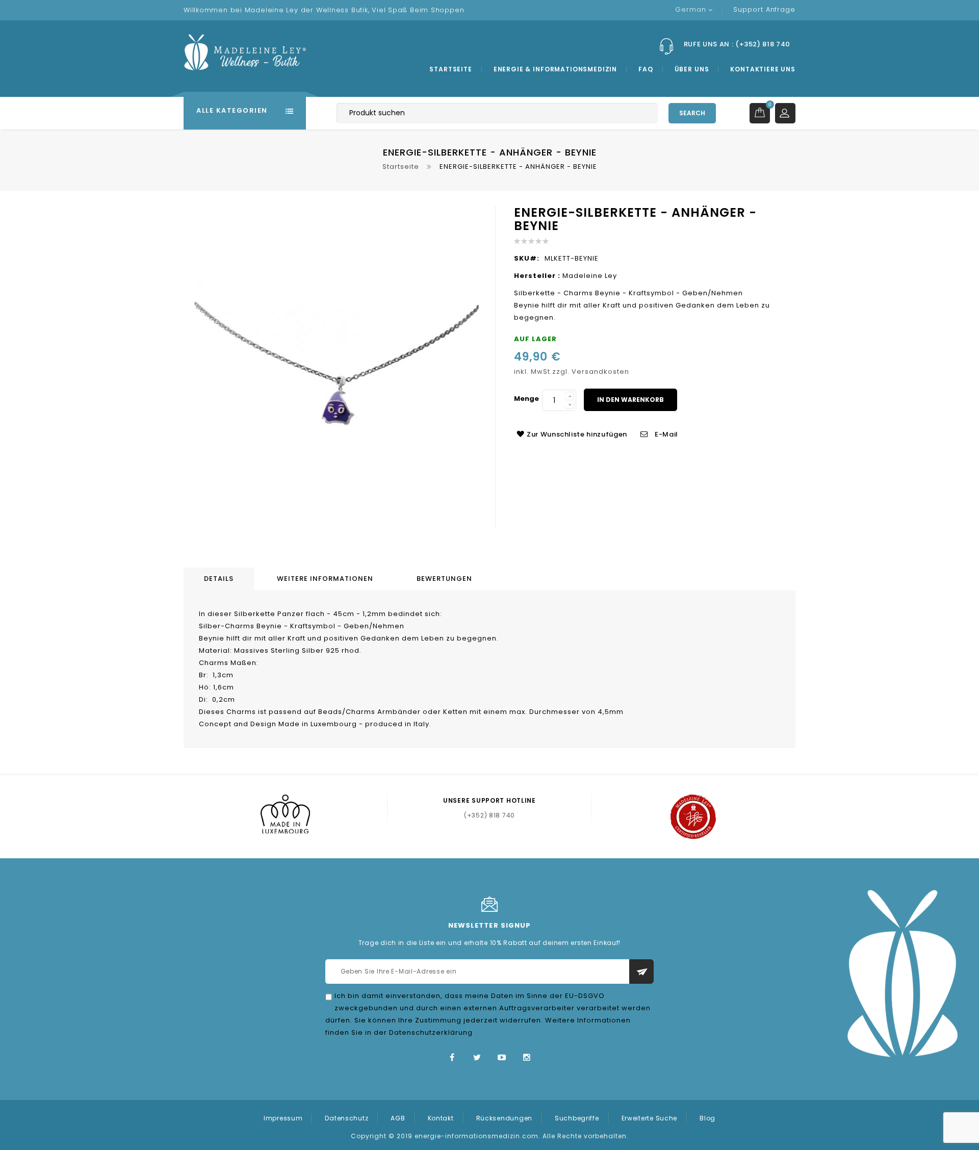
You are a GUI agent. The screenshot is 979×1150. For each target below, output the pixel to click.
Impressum (283, 1118)
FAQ (645, 69)
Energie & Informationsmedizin (555, 69)
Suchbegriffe (577, 1118)
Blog (707, 1118)
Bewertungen (444, 578)
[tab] (220, 579)
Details (219, 578)
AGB (398, 1118)
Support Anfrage (764, 9)
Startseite (450, 69)
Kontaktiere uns (762, 69)
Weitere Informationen (325, 578)
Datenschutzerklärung (431, 1032)
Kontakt (441, 1118)
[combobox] (497, 113)
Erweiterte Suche (650, 1118)
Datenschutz (346, 1118)
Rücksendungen (504, 1118)
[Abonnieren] (641, 971)
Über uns (692, 69)
